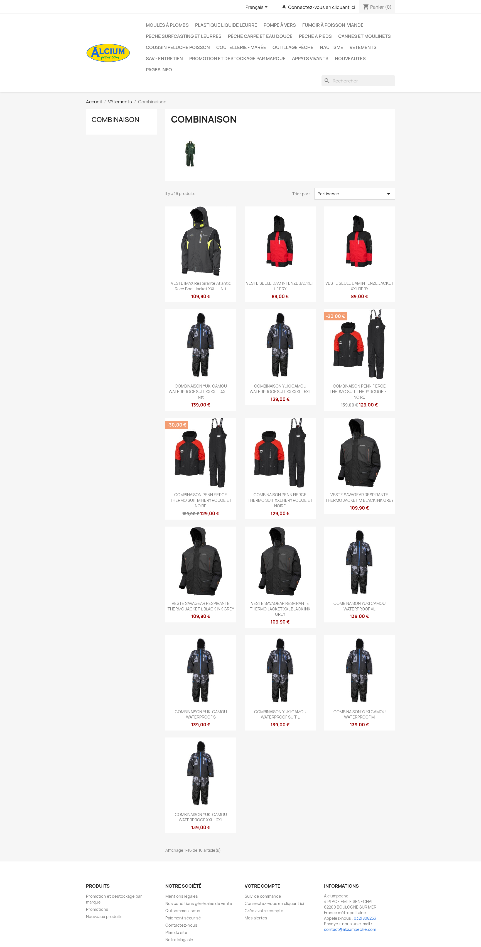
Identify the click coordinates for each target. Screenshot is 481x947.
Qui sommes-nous (182, 910)
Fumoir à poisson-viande (333, 25)
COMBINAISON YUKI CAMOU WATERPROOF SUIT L (280, 714)
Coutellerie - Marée (241, 47)
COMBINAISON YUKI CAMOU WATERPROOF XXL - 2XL (201, 817)
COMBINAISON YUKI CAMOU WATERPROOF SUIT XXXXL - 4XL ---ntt (201, 391)
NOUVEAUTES (350, 58)
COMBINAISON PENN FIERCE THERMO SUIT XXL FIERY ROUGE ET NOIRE (280, 500)
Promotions (97, 909)
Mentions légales (181, 896)
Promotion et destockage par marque (237, 58)
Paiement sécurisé (183, 918)
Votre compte (262, 886)
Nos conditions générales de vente (198, 903)
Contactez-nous (181, 925)
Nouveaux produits (104, 916)
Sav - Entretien (164, 58)
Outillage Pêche (293, 47)
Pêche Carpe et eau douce (260, 36)
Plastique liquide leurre (226, 25)
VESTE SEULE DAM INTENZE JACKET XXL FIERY (359, 286)
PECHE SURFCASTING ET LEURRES (184, 36)
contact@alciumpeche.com (350, 929)
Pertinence (355, 194)
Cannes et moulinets (364, 36)
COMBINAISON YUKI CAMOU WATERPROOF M (359, 714)
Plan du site (176, 932)
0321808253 (365, 918)
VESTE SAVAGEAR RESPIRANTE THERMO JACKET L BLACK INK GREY (201, 606)
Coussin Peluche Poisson (178, 47)
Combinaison (115, 119)
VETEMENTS (363, 47)
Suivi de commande (263, 896)
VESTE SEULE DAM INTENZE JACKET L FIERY (280, 286)
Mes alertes (256, 918)
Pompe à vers (280, 25)
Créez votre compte (264, 910)
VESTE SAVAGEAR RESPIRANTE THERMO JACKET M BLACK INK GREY (359, 497)
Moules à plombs (167, 25)
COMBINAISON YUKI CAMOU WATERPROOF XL (359, 606)
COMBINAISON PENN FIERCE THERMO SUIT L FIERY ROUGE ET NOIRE (359, 391)
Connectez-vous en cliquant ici (274, 903)
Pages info (159, 70)
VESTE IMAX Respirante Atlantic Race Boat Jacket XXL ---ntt (201, 286)
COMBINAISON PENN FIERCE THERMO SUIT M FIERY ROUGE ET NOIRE (201, 500)
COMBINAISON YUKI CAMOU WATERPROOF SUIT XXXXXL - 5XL (280, 388)
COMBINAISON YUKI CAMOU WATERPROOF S (201, 714)
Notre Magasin (179, 939)
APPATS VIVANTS (310, 58)
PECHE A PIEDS (315, 36)
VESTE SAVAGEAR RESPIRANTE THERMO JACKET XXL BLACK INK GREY (280, 609)
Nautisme (331, 47)
